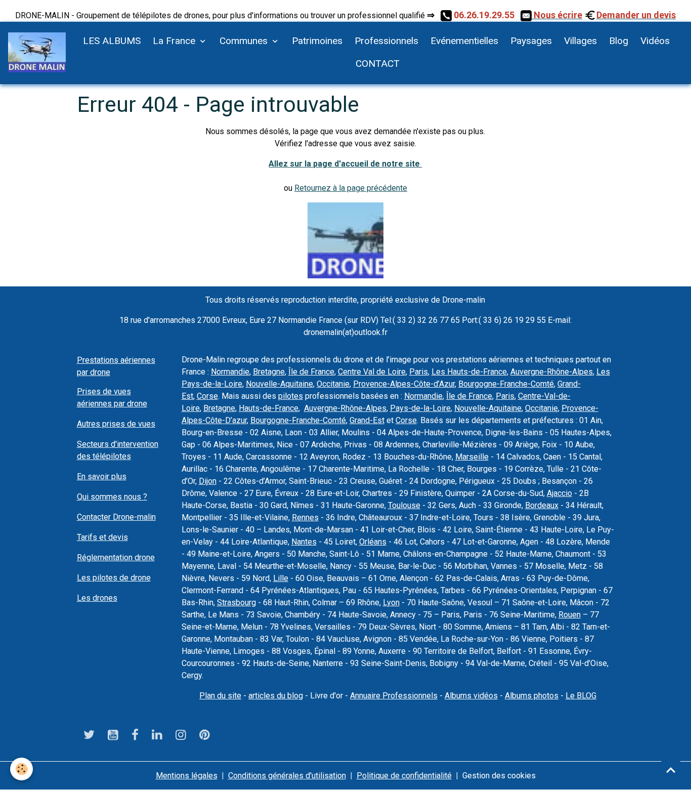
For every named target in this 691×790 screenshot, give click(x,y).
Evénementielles (464, 41)
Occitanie (333, 384)
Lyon (391, 602)
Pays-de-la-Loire (420, 408)
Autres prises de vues (116, 424)
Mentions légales (187, 775)
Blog (618, 41)
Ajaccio (559, 493)
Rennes (305, 517)
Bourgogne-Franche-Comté (506, 384)
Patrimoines (317, 41)
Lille (280, 578)
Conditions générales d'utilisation (287, 775)
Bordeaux (541, 505)
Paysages (531, 41)
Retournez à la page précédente (350, 188)
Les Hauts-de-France (469, 372)
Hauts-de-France (268, 408)
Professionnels (386, 41)
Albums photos (531, 695)
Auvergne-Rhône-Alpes (551, 372)
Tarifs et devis (102, 537)
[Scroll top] (670, 769)
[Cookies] (21, 769)
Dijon (208, 481)
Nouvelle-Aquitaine (279, 384)
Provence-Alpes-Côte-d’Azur (404, 384)
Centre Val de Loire (372, 372)
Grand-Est (367, 420)
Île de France (311, 372)
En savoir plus (101, 476)
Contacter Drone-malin (116, 517)
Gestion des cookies (499, 775)
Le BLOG (581, 695)
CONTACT (376, 63)
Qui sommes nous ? (112, 497)
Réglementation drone (116, 557)
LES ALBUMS (112, 41)
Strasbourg (236, 602)
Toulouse (404, 505)
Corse (207, 396)
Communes (245, 41)
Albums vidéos (471, 695)
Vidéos (655, 41)
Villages (580, 41)
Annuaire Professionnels (394, 695)
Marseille (472, 457)
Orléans (372, 542)
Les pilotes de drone (114, 578)
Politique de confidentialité (404, 775)
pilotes (290, 396)
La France (175, 41)
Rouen (569, 614)
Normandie (230, 372)
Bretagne (269, 372)
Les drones (97, 598)
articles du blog (275, 695)
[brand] (37, 52)
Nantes (304, 542)
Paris (418, 372)
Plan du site (220, 695)
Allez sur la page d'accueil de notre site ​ (345, 164)
